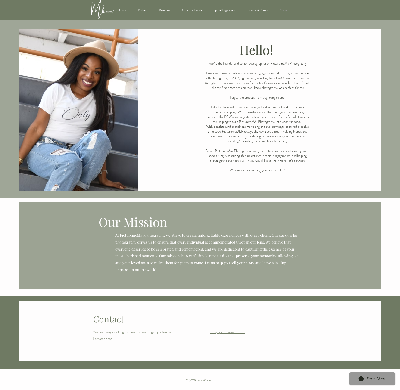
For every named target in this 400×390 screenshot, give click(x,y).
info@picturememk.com (227, 331)
